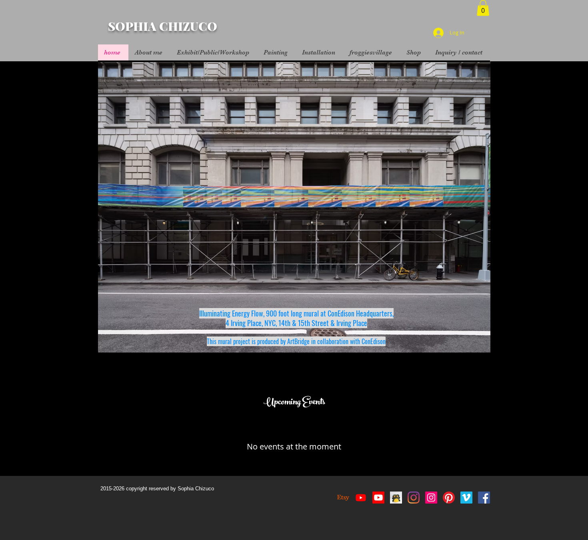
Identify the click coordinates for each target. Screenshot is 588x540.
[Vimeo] (466, 498)
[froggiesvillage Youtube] (361, 498)
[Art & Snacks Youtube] (378, 498)
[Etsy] (343, 498)
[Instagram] (414, 498)
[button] (483, 8)
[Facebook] (484, 498)
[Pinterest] (449, 498)
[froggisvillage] (396, 498)
